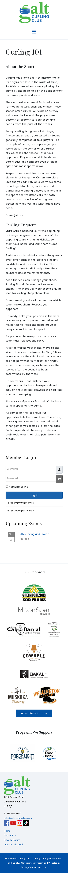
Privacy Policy (12, 839)
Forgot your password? (20, 510)
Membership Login (14, 844)
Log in (34, 495)
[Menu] (34, 32)
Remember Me (18, 486)
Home (7, 830)
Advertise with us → (34, 713)
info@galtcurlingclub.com (18, 818)
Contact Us (10, 835)
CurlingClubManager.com (34, 867)
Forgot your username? (20, 502)
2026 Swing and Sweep (34, 534)
